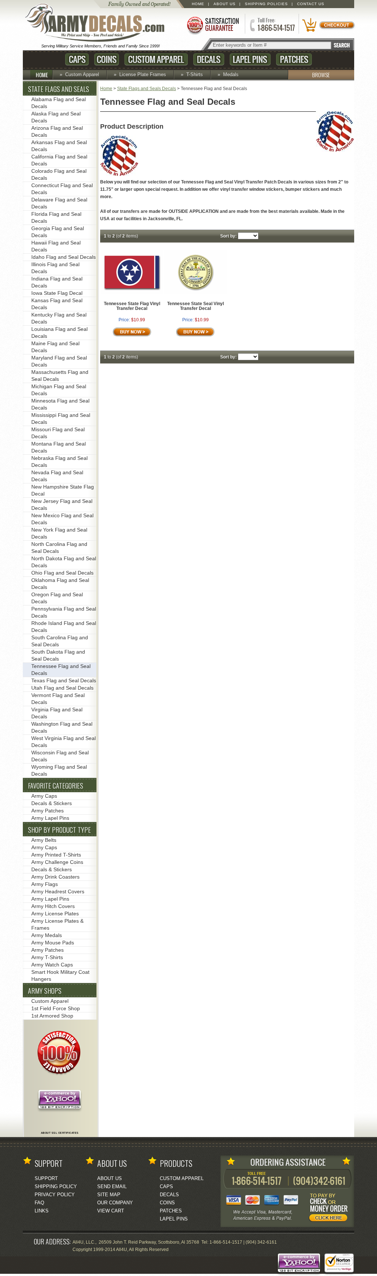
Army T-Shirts (47, 957)
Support (46, 1178)
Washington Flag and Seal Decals (61, 727)
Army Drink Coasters (55, 877)
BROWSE (321, 75)
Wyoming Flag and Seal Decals (59, 770)
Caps (77, 59)
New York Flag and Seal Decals (59, 533)
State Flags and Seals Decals (146, 88)
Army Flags (44, 884)
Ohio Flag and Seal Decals (62, 573)
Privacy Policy (55, 1194)
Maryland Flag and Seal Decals (59, 361)
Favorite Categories (55, 785)
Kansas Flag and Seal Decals (56, 303)
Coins (106, 59)
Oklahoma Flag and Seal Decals (60, 583)
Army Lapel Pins (50, 818)
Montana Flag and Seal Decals (58, 447)
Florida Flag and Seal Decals (56, 217)
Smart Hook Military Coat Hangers (60, 975)
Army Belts (43, 840)
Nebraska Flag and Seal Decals (59, 461)
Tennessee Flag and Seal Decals (61, 669)
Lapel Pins (250, 59)
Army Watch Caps (52, 965)
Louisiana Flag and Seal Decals (59, 332)
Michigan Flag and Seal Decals (58, 389)
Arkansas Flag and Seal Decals (59, 145)
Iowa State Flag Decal (56, 293)
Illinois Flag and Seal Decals (55, 267)
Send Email (112, 1186)
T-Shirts (194, 74)
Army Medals (46, 935)
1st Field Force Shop (55, 1008)
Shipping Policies (266, 4)
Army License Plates (55, 913)
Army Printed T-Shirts (56, 855)
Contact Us (310, 4)
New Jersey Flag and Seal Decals (61, 504)
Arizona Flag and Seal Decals (57, 131)
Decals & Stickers (51, 803)
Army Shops (44, 991)
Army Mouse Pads (52, 943)
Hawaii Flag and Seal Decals (56, 246)
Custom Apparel (156, 59)
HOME (42, 75)
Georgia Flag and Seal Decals (57, 231)
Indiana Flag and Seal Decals (56, 282)
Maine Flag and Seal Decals (55, 346)
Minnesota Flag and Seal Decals (60, 404)
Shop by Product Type (59, 829)
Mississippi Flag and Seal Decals (60, 418)
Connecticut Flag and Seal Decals (62, 188)
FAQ (39, 1202)
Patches (294, 59)
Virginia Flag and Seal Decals (56, 713)
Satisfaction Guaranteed (212, 25)
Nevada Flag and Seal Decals (57, 475)
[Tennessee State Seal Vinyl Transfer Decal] (195, 292)
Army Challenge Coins (57, 862)
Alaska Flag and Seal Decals (56, 117)
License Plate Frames (142, 74)
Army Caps (44, 796)
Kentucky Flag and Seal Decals (59, 318)
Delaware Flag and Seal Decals (59, 203)
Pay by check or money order (330, 1208)
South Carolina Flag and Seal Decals (59, 641)
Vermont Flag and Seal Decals (58, 698)
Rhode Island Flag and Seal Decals (63, 626)
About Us (225, 4)
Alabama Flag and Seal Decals (58, 102)
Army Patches (47, 811)
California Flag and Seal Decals (59, 160)
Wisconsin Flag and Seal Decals (60, 756)
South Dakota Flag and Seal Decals (58, 655)
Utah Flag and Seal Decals (62, 688)
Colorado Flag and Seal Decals (59, 174)
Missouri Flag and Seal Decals (58, 432)
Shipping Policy (56, 1186)
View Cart (110, 1211)
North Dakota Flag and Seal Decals (63, 561)
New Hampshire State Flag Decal (62, 490)
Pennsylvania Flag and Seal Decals (63, 612)
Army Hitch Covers (53, 906)
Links (42, 1211)
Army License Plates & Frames (57, 924)
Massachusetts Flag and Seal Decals (59, 375)
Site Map (108, 1194)
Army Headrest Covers (57, 891)
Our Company (115, 1202)
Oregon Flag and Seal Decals (57, 597)
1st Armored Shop (52, 1016)
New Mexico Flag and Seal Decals (62, 518)
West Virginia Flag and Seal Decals (63, 741)
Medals (231, 74)
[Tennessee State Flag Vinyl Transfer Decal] (132, 292)
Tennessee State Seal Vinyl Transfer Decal (195, 306)
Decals (208, 59)
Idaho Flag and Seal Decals (63, 257)
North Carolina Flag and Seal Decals (59, 547)
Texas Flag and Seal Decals (63, 680)
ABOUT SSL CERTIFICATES (60, 1133)
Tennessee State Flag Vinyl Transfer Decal (132, 306)
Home (198, 4)
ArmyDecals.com (98, 23)
